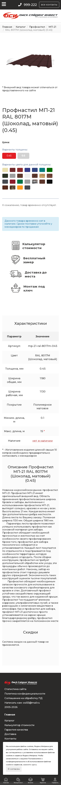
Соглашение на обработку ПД (23, 698)
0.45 (9, 155)
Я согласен (14, 769)
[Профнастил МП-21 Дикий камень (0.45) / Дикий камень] (13, 187)
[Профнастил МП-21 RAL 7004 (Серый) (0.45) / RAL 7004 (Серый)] (13, 176)
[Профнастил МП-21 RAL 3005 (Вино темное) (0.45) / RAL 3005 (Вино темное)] (13, 170)
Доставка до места (36, 274)
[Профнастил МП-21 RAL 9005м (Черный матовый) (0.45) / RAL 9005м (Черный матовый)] (50, 181)
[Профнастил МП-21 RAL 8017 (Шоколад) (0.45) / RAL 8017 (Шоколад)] (20, 176)
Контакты (10, 738)
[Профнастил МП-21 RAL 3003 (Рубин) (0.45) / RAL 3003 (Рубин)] (13, 181)
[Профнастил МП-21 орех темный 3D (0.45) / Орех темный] (50, 176)
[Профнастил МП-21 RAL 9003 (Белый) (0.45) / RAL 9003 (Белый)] (27, 176)
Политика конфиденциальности (24, 693)
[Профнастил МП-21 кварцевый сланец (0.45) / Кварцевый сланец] (35, 181)
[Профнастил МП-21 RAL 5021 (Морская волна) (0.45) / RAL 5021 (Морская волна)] (42, 170)
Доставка (10, 734)
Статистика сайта (15, 689)
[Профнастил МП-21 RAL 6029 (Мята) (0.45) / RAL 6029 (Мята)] (20, 181)
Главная (7, 26)
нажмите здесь (30, 765)
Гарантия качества (16, 729)
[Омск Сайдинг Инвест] (30, 18)
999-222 (30, 4)
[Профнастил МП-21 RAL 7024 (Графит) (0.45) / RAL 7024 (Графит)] (5, 181)
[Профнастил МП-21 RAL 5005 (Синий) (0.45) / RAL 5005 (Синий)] (35, 170)
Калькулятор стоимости (33, 246)
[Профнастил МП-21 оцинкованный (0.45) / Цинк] (27, 181)
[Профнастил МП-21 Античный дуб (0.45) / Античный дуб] (5, 187)
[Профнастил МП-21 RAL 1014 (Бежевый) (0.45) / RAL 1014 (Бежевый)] (5, 170)
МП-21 (52, 26)
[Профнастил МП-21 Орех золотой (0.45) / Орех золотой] (20, 187)
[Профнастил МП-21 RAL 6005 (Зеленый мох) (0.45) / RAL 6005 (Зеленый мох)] (5, 176)
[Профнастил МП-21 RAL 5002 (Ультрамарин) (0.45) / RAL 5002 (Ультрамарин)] (27, 170)
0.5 (23, 155)
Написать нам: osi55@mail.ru (22, 702)
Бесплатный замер (34, 260)
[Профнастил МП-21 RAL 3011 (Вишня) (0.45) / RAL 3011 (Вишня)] (20, 170)
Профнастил (37, 26)
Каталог (21, 26)
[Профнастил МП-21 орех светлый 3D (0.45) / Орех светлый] (42, 176)
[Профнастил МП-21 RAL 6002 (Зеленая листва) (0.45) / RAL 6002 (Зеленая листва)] (50, 170)
